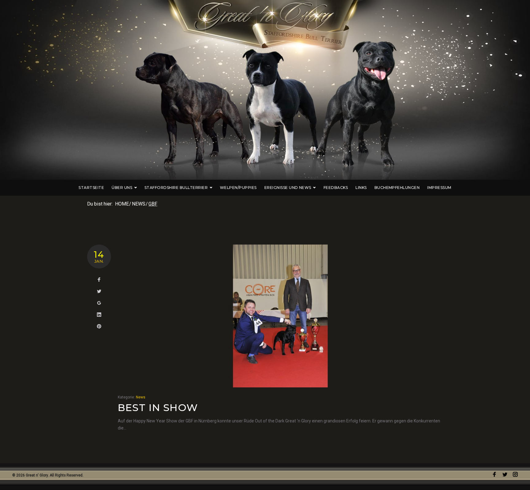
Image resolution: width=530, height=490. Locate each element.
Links (361, 187)
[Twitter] (504, 474)
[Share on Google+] (99, 303)
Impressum (439, 187)
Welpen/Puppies (238, 187)
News (138, 204)
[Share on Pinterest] (99, 326)
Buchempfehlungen (397, 187)
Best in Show (158, 408)
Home (122, 204)
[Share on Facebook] (99, 279)
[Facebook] (494, 474)
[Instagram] (515, 474)
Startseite (91, 187)
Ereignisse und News (287, 187)
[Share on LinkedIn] (99, 314)
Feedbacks (336, 187)
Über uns (122, 187)
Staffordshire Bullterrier (176, 187)
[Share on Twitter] (99, 291)
